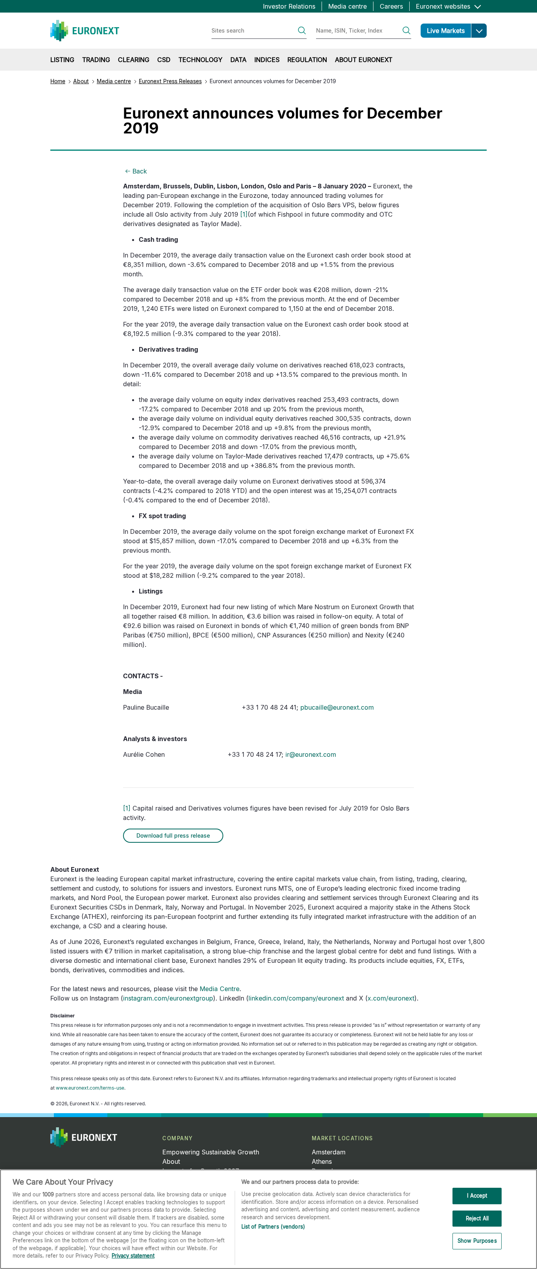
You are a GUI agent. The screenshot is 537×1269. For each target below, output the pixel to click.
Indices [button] (267, 60)
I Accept (477, 1195)
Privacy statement (133, 1256)
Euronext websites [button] (444, 6)
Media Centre (219, 989)
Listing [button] (62, 60)
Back (139, 171)
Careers (391, 6)
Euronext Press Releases (170, 81)
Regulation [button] (307, 60)
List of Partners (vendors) (273, 1226)
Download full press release (173, 835)
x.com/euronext (391, 998)
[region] (268, 1219)
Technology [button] (200, 60)
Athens (322, 1161)
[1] (244, 214)
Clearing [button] (133, 60)
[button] (479, 31)
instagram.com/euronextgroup (168, 998)
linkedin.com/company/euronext (296, 998)
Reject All (477, 1218)
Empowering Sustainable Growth (210, 1152)
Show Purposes (477, 1241)
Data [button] (238, 60)
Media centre (347, 6)
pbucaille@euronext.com (337, 707)
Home (57, 81)
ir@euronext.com (310, 754)
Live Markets (446, 31)
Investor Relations (289, 6)
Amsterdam (329, 1152)
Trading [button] (96, 60)
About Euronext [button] (363, 60)
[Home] (84, 30)
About (81, 81)
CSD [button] (164, 60)
